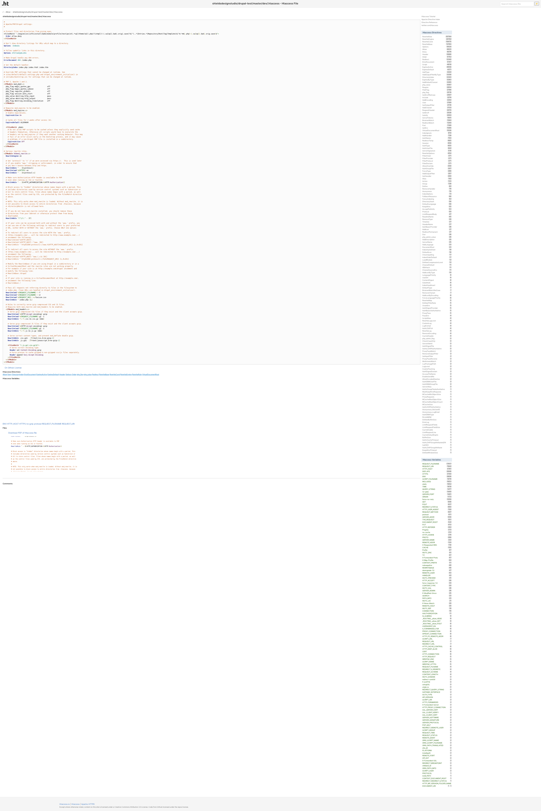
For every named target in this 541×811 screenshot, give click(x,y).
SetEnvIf (436, 112)
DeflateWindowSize (436, 452)
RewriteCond (115, 374)
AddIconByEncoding (436, 295)
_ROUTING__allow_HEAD (436, 618)
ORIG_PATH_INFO (436, 768)
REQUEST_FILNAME (436, 667)
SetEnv (436, 128)
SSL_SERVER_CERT (436, 710)
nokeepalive (436, 565)
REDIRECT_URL (436, 644)
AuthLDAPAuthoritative (436, 407)
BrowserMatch (436, 120)
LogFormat (436, 326)
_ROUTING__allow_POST (436, 623)
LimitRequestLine (436, 432)
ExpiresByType (436, 80)
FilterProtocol (436, 161)
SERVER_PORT (436, 494)
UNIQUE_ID (436, 765)
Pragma (436, 530)
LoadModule (436, 260)
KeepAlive (436, 206)
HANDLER (436, 575)
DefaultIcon (436, 252)
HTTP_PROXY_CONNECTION (436, 707)
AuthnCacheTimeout (436, 440)
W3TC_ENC (436, 552)
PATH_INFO (436, 598)
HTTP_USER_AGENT (436, 509)
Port (436, 125)
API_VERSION (436, 697)
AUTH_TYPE (436, 694)
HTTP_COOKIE (436, 535)
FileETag (436, 90)
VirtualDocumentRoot (150, 374)
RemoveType (436, 219)
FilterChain (436, 156)
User (436, 102)
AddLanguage (436, 244)
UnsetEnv (436, 305)
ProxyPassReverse (436, 359)
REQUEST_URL (436, 641)
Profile (436, 550)
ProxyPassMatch (436, 351)
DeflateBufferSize (436, 419)
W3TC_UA (436, 601)
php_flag (80, 374)
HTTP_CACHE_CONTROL (436, 646)
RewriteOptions (436, 153)
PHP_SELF (436, 725)
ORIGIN (436, 497)
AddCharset (436, 107)
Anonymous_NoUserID (436, 409)
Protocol (436, 211)
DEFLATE (436, 471)
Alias (436, 178)
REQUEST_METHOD (436, 512)
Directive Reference (429, 22)
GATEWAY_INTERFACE (436, 692)
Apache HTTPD (88, 804)
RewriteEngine (126, 374)
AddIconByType (436, 272)
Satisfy (436, 115)
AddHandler (436, 135)
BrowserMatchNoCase (436, 290)
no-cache (436, 532)
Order (74, 374)
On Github (9, 367)
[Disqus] (211, 523)
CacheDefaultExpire (436, 435)
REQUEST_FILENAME (51, 424)
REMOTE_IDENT (436, 738)
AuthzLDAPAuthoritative (436, 348)
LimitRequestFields (436, 425)
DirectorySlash (436, 201)
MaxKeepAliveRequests (436, 392)
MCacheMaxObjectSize (436, 399)
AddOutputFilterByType (436, 74)
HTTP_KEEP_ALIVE (436, 649)
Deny (9, 374)
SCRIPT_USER (436, 771)
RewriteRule (137, 374)
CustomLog (436, 323)
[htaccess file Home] (5, 3)
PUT (436, 524)
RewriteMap (436, 300)
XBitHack (436, 267)
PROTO (436, 537)
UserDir (436, 277)
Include (436, 97)
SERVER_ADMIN (436, 590)
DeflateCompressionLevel (436, 262)
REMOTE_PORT (436, 755)
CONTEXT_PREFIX (436, 563)
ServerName (436, 242)
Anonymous (436, 191)
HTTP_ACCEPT (436, 580)
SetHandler (436, 176)
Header (62, 374)
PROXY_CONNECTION (436, 631)
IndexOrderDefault (436, 257)
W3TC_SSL (436, 588)
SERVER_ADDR (436, 517)
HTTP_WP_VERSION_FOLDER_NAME (436, 783)
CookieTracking (436, 369)
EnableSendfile (436, 376)
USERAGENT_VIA (436, 626)
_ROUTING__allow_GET (436, 621)
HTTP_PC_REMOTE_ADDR (436, 636)
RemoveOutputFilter (436, 354)
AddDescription (436, 239)
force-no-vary (436, 499)
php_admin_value (436, 237)
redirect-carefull (436, 679)
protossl (37, 424)
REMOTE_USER (436, 573)
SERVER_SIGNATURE (436, 720)
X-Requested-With (436, 545)
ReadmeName (436, 217)
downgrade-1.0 (436, 570)
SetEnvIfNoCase (436, 95)
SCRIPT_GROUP (436, 730)
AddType (436, 72)
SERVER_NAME (436, 540)
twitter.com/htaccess (430, 25)
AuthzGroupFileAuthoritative (436, 389)
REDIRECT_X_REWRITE (436, 669)
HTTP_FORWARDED (436, 702)
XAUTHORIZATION (436, 613)
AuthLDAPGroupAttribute (436, 447)
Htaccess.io (64, 804)
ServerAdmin (436, 343)
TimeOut (436, 222)
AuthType (436, 145)
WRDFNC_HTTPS (436, 664)
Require (436, 87)
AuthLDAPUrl (436, 328)
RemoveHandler (436, 189)
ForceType (436, 171)
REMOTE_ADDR (436, 542)
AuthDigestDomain (436, 371)
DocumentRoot (436, 247)
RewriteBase (104, 374)
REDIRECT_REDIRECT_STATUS (436, 781)
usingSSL (436, 684)
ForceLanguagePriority (436, 298)
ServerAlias (436, 386)
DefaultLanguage (436, 204)
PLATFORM (436, 750)
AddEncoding (436, 100)
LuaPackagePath (436, 364)
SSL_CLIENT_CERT (436, 715)
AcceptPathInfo (436, 209)
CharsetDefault (436, 265)
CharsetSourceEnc (436, 270)
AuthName (436, 138)
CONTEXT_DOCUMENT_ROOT (436, 778)
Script (436, 64)
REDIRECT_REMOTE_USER (436, 727)
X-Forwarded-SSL (436, 760)
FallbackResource (436, 196)
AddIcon (436, 229)
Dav (436, 234)
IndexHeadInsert (436, 285)
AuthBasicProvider (436, 227)
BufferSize (436, 437)
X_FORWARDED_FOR (436, 628)
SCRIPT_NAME (436, 661)
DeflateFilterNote (436, 303)
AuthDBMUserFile (436, 381)
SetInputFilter (436, 356)
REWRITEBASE (436, 568)
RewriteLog (436, 331)
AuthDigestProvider (436, 308)
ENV (5, 424)
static (436, 484)
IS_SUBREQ (436, 616)
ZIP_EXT (436, 758)
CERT (436, 651)
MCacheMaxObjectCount (436, 402)
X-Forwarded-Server (436, 705)
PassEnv (436, 315)
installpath (436, 753)
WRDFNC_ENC (436, 659)
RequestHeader (436, 110)
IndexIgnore (436, 133)
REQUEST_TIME (436, 733)
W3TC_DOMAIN (436, 677)
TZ (436, 555)
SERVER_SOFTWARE (436, 717)
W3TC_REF (436, 608)
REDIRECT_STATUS (436, 507)
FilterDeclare (436, 163)
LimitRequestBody (436, 214)
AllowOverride (436, 166)
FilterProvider (436, 158)
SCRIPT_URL (436, 639)
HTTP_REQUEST (436, 656)
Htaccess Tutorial (428, 16)
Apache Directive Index (431, 19)
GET (436, 502)
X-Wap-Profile (436, 560)
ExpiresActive (41, 374)
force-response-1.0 (436, 583)
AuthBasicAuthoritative (436, 310)
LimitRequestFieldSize (436, 427)
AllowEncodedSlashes (436, 379)
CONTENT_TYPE (436, 585)
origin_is (436, 687)
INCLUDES (436, 481)
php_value (88, 374)
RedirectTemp (436, 140)
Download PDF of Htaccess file (22, 433)
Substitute (436, 282)
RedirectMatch (436, 123)
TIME (436, 486)
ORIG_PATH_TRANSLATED (436, 745)
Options (69, 374)
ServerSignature (436, 151)
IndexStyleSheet (436, 249)
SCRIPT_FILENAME (436, 479)
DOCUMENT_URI (435, 786)
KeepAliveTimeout (436, 450)
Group (436, 184)
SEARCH (436, 596)
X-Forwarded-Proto (436, 557)
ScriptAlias (436, 318)
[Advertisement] (211, 401)
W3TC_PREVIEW (436, 578)
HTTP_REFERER (436, 527)
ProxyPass (436, 313)
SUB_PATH (436, 776)
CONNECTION (436, 611)
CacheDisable (436, 336)
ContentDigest (436, 280)
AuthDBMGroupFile (436, 384)
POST (436, 504)
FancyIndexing (436, 199)
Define (436, 186)
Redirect (95, 374)
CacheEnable (436, 430)
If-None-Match (436, 603)
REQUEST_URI (68, 424)
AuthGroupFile (436, 168)
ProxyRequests (436, 397)
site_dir (436, 748)
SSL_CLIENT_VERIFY (436, 712)
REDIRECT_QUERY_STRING (436, 689)
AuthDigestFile (436, 346)
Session (436, 143)
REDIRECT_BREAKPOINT (436, 763)
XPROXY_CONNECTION (436, 634)
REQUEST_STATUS (436, 735)
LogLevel (436, 366)
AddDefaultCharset (436, 82)
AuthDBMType (436, 414)
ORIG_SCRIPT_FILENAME (436, 743)
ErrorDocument (30, 374)
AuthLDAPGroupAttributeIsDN (436, 442)
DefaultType (436, 288)
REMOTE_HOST (436, 606)
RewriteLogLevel (436, 321)
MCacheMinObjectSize (436, 394)
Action (436, 181)
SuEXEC (436, 445)
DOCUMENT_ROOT (436, 522)
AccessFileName (436, 374)
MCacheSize (436, 404)
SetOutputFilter (436, 105)
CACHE (436, 547)
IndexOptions (436, 194)
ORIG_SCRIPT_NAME (436, 740)
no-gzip (30, 424)
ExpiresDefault (53, 374)
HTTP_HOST (13, 424)
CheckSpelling (436, 255)
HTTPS (22, 424)
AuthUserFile (436, 148)
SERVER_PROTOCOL (436, 722)
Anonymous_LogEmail (436, 412)
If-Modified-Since (436, 593)
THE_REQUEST (436, 519)
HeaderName (436, 224)
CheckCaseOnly (436, 341)
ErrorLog (436, 422)
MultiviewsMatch (436, 361)
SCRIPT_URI (436, 700)
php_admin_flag (436, 338)
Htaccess (75, 804)
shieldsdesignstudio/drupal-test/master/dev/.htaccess (37, 12)
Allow (8, 12)
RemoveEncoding (436, 333)
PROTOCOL (436, 773)
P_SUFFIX (436, 682)
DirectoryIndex (18, 374)
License (18, 367)
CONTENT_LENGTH (436, 674)
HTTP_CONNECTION (436, 654)
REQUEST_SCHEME (436, 672)
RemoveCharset (436, 293)
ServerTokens (436, 118)
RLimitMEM (436, 417)
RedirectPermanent (436, 232)
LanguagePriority (436, 275)
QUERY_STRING (436, 489)
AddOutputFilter (436, 173)
